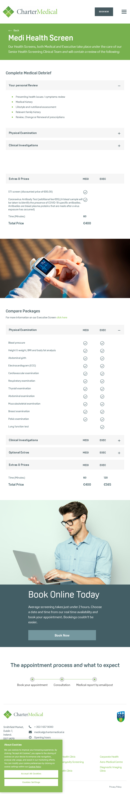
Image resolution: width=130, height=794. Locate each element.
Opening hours (42, 737)
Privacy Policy (115, 787)
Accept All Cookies (31, 774)
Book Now (62, 635)
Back (16, 30)
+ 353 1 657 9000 (43, 727)
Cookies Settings (31, 782)
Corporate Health (109, 757)
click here (62, 317)
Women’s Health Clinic (63, 757)
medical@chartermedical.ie (49, 732)
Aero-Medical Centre (111, 762)
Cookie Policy (35, 767)
